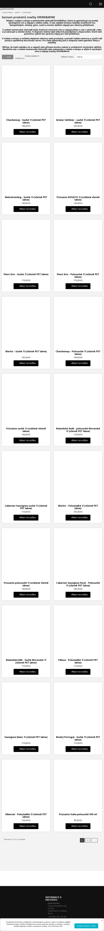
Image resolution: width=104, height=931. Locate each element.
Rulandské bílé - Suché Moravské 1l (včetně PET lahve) (26, 661)
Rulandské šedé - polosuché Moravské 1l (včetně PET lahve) (78, 430)
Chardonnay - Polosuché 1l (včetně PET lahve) (78, 353)
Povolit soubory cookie (86, 926)
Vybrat (88, 56)
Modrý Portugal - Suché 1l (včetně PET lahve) (78, 738)
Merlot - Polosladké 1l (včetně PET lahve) (78, 507)
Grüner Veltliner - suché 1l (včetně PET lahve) (78, 121)
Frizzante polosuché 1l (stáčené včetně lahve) (26, 584)
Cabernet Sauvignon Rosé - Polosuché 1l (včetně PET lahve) (78, 584)
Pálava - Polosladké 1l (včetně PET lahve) (78, 661)
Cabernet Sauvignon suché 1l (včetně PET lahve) (26, 507)
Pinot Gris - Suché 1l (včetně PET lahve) (26, 274)
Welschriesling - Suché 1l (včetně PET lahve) (26, 198)
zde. (61, 926)
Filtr (9, 57)
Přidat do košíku (27, 132)
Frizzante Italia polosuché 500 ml (78, 814)
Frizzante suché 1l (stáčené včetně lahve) (26, 430)
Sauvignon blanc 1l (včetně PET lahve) (26, 737)
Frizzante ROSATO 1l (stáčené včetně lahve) (78, 198)
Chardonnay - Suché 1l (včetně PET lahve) (26, 121)
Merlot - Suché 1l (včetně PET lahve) (26, 351)
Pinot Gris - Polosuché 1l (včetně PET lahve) (78, 275)
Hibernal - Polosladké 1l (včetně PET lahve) (26, 815)
